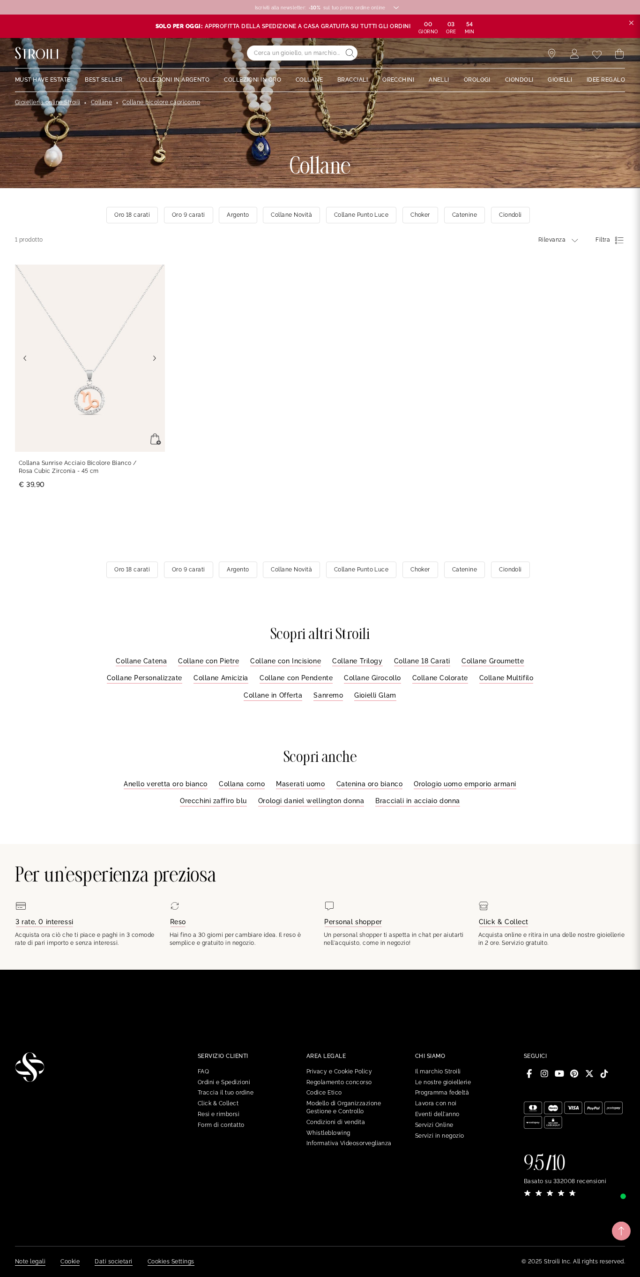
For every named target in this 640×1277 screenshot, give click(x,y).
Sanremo (328, 695)
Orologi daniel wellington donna (311, 801)
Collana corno (242, 784)
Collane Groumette (492, 661)
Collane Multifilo (506, 678)
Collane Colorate (440, 678)
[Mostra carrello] (619, 54)
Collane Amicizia (220, 678)
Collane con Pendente (296, 678)
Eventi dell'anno (437, 1114)
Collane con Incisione (285, 661)
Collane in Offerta (273, 695)
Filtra (602, 239)
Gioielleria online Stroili (47, 102)
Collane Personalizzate (144, 678)
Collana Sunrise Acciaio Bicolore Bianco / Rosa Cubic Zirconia (78, 467)
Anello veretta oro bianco (166, 784)
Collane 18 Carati (422, 661)
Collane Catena (141, 661)
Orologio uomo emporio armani (465, 784)
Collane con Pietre (208, 661)
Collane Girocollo (372, 678)
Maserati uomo (300, 784)
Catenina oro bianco (369, 784)
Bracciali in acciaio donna (417, 801)
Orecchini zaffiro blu (213, 801)
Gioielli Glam (375, 695)
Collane (101, 102)
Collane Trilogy (357, 661)
